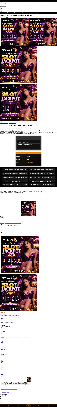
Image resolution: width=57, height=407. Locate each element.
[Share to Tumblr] (1, 199)
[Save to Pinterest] (1, 197)
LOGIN (12, 123)
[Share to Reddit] (1, 198)
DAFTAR (4, 123)
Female (2, 402)
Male (0, 402)
